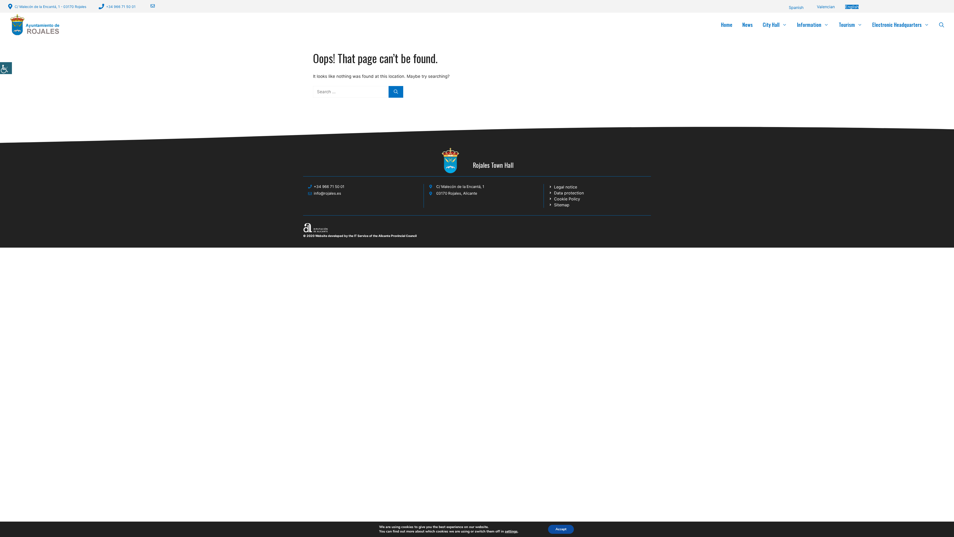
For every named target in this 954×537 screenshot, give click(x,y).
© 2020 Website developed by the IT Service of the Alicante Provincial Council (360, 236)
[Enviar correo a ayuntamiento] (149, 5)
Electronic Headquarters (897, 24)
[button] (941, 24)
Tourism (847, 24)
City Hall (771, 24)
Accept (561, 529)
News (747, 24)
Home (726, 24)
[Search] (396, 92)
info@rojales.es (327, 193)
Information (809, 24)
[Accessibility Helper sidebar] (6, 68)
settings (511, 531)
